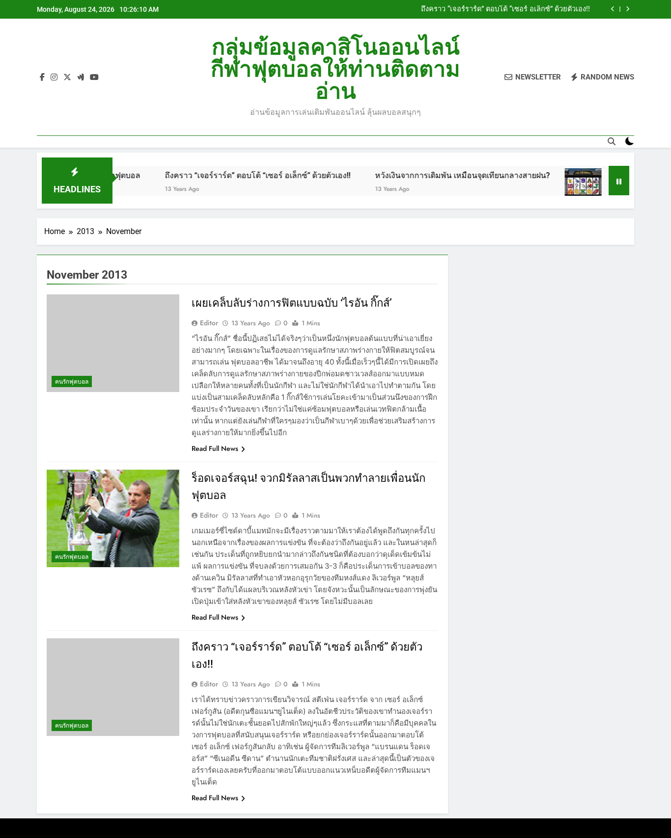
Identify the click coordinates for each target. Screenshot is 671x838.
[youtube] (94, 77)
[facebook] (42, 77)
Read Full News (215, 448)
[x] (67, 77)
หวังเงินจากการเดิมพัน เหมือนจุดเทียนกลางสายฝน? (441, 175)
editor (209, 323)
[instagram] (54, 77)
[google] (80, 77)
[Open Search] (611, 141)
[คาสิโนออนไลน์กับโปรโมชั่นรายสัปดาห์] (561, 186)
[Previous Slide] (612, 9)
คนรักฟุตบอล (71, 381)
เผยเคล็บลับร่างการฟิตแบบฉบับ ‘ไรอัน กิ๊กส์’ (292, 303)
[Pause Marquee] (619, 180)
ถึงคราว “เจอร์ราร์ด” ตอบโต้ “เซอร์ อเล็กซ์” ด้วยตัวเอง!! (505, 9)
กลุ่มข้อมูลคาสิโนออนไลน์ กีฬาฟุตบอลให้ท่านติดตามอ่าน (335, 69)
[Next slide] (627, 9)
